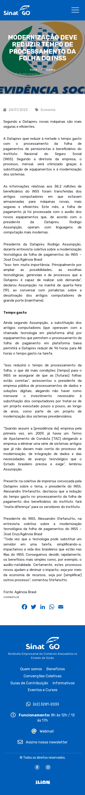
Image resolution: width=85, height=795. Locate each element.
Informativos (64, 683)
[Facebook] (37, 767)
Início (33, 69)
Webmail (46, 731)
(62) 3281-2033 (46, 704)
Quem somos (31, 669)
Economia (48, 69)
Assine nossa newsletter (46, 742)
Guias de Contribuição (29, 683)
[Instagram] (48, 767)
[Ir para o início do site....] (16, 10)
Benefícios (55, 669)
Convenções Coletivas (42, 676)
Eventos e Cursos (42, 690)
